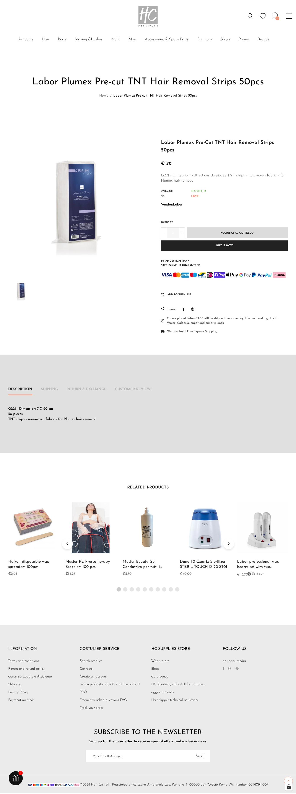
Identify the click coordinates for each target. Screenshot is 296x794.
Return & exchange (86, 389)
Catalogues (159, 676)
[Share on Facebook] (185, 309)
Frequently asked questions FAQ (103, 700)
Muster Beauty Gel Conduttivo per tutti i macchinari (141, 567)
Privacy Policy (18, 692)
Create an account (93, 676)
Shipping (49, 389)
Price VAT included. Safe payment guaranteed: (181, 263)
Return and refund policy (26, 669)
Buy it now (224, 245)
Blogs (155, 669)
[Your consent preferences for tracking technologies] (289, 787)
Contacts (86, 669)
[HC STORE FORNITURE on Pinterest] (237, 669)
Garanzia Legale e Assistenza (30, 676)
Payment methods (21, 700)
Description (20, 389)
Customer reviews (133, 389)
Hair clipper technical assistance (175, 700)
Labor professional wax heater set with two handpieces (258, 567)
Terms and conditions (23, 661)
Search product (91, 661)
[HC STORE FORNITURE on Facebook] (223, 669)
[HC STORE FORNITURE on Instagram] (229, 669)
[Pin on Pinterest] (193, 309)
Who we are (160, 661)
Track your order (91, 708)
